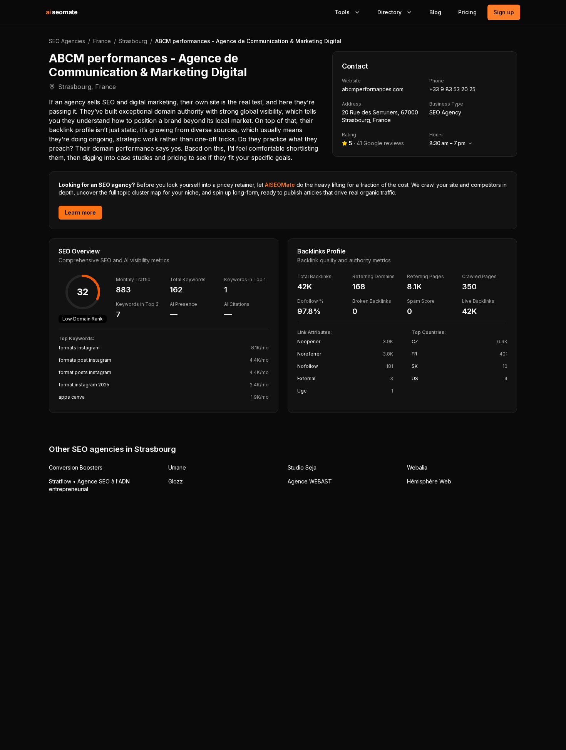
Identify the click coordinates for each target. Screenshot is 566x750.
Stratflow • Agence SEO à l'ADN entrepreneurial (89, 485)
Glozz (175, 481)
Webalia (417, 467)
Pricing (467, 12)
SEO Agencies (67, 41)
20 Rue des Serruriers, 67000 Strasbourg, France (380, 116)
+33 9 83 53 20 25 (452, 89)
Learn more (80, 212)
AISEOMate (280, 184)
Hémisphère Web (429, 481)
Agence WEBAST (310, 481)
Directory (389, 12)
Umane (177, 467)
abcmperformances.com (373, 89)
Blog (435, 12)
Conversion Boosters (75, 467)
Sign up (504, 12)
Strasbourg (133, 41)
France (102, 41)
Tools (342, 12)
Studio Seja (302, 467)
